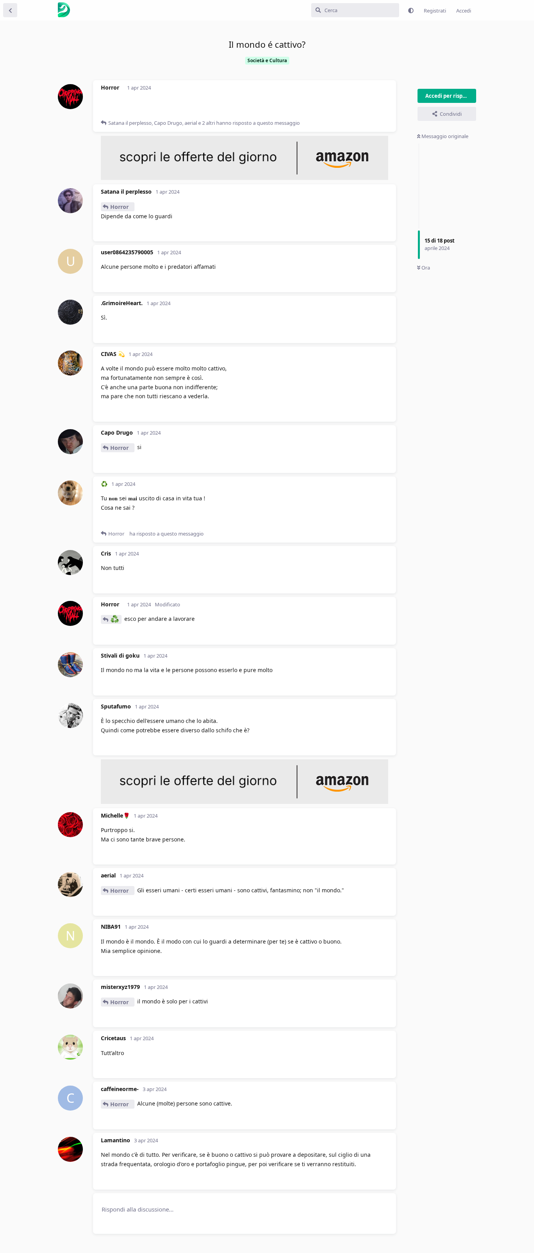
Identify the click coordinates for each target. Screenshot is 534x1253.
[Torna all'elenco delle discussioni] (10, 10)
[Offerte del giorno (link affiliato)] (244, 178)
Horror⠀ (121, 206)
